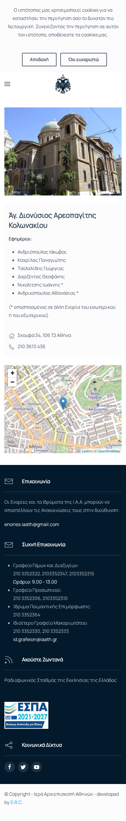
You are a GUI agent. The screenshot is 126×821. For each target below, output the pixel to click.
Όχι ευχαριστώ (83, 59)
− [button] (12, 382)
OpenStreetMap (109, 451)
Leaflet (87, 451)
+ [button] (12, 373)
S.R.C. (16, 802)
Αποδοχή (39, 59)
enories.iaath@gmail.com (31, 524)
